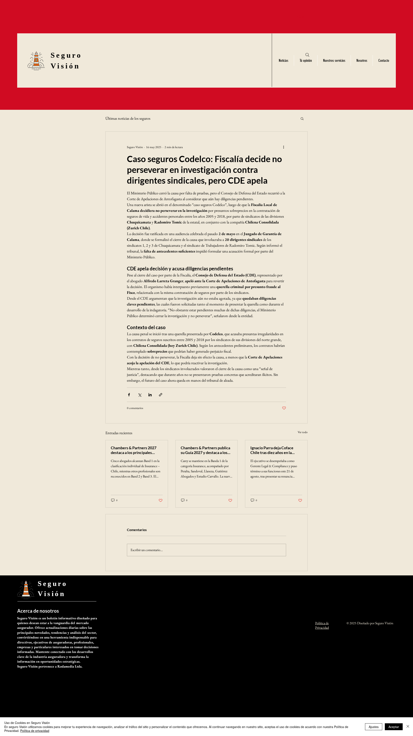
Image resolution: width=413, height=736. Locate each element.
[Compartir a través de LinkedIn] (150, 395)
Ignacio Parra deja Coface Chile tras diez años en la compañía (271, 450)
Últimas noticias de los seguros (127, 118)
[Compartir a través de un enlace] (161, 395)
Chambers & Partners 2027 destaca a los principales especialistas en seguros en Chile (134, 450)
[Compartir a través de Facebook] (129, 395)
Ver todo (303, 432)
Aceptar (393, 727)
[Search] (307, 54)
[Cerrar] (407, 727)
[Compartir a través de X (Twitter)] (139, 395)
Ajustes (374, 727)
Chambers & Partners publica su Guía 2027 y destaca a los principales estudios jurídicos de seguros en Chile (205, 450)
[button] (302, 118)
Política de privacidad (34, 730)
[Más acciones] (283, 147)
